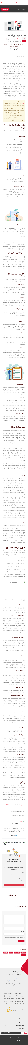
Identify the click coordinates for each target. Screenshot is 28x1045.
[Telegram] (12, 1043)
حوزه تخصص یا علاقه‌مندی (19, 878)
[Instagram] (14, 1043)
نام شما (23, 925)
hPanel (22, 103)
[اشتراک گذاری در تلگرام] (20, 842)
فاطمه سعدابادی (8, 38)
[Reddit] (13, 1041)
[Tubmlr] (17, 1041)
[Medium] (19, 1041)
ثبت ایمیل (14, 885)
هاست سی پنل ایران (9, 804)
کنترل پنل (23, 63)
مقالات (16, 8)
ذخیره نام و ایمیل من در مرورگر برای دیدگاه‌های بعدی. (14, 937)
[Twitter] (9, 1041)
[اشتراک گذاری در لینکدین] (6, 842)
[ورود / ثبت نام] (5, 2)
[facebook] (18, 1043)
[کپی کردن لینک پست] (3, 842)
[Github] (9, 1043)
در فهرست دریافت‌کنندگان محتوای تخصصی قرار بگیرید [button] (14, 860)
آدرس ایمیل (22, 931)
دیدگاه (23, 913)
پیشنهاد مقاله (4, 9)
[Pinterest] (11, 1041)
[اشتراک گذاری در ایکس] (11, 842)
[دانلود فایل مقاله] (5, 842)
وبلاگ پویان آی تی (21, 8)
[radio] (16, 813)
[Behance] (15, 1041)
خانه (26, 8)
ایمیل (23, 872)
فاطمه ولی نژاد (18, 38)
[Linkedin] (16, 1043)
